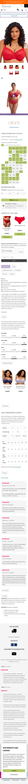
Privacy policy (15, 780)
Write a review (18, 139)
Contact (23, 780)
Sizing (13, 266)
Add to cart (14, 200)
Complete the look (7, 270)
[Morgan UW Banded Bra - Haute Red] (14, 42)
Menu (4, 10)
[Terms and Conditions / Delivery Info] (14, 631)
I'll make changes (14, 774)
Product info (6, 266)
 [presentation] (25, 376)
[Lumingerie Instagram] (15, 644)
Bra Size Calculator (16, 467)
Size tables (18, 270)
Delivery (12, 274)
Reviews (5, 274)
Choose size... (7, 237)
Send (14, 260)
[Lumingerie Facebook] (12, 644)
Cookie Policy (6, 780)
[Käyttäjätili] (22, 10)
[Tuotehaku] (26, 10)
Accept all (14, 770)
